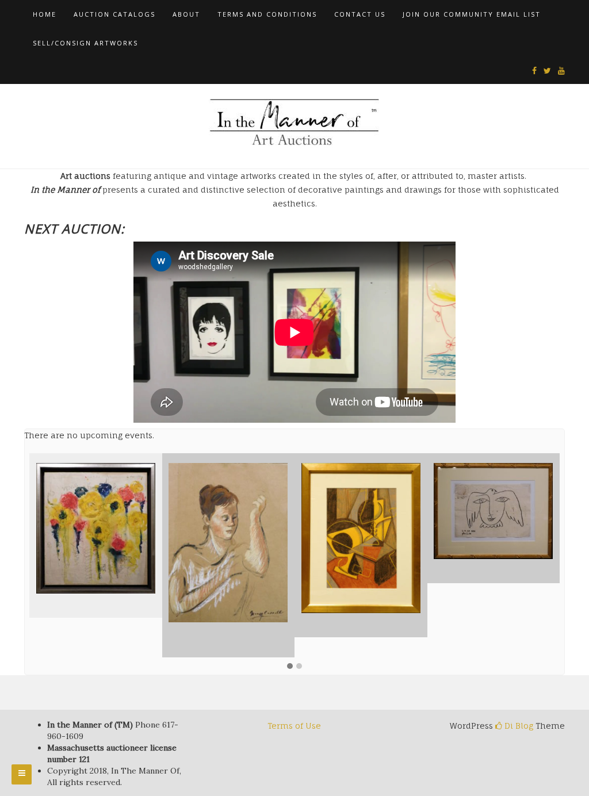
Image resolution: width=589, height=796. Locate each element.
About (186, 14)
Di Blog (517, 725)
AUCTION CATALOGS (114, 14)
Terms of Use (294, 725)
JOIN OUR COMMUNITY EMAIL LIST (472, 14)
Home (44, 14)
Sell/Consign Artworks (85, 43)
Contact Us (359, 14)
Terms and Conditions (267, 14)
